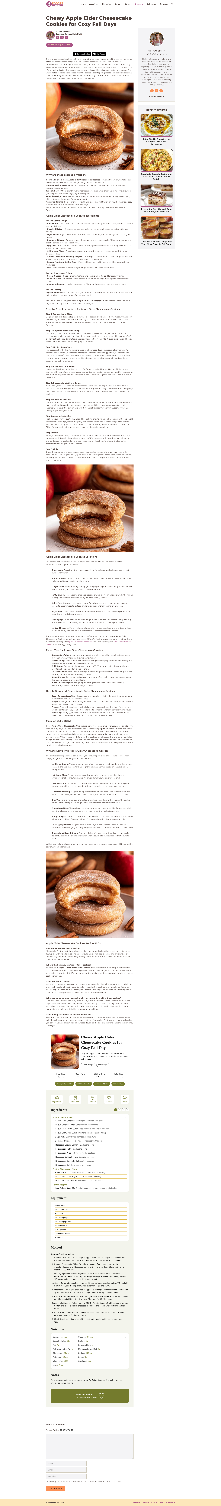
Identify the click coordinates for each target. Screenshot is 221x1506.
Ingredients (56, 1102)
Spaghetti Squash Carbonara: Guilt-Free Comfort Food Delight (156, 176)
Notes (124, 1102)
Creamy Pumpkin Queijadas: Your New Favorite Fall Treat (156, 242)
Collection (151, 4)
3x (123, 1110)
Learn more (156, 96)
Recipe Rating (52, 1430)
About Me (94, 4)
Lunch (118, 4)
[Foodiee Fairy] (55, 4)
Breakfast (106, 4)
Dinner (128, 4)
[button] (172, 4)
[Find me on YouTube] (152, 90)
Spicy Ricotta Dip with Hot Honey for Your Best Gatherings (156, 141)
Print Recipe (100, 54)
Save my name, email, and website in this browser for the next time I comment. (85, 1481)
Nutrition (109, 1102)
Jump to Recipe (83, 54)
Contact (164, 4)
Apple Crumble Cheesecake (81, 642)
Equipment (75, 1102)
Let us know (81, 1397)
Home (83, 4)
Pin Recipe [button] (102, 1065)
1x (115, 1110)
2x (119, 1110)
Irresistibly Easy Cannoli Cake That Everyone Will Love (156, 210)
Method (93, 1102)
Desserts (139, 4)
